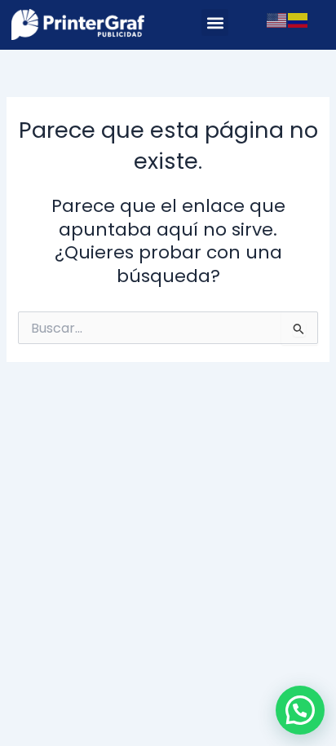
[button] (214, 22)
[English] (277, 19)
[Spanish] (298, 19)
